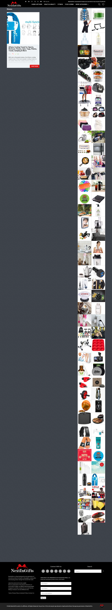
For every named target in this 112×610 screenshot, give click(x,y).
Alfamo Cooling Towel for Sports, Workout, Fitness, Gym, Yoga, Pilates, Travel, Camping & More (23, 49)
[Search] (103, 571)
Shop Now (34, 66)
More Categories (81, 4)
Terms (9, 593)
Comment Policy (24, 593)
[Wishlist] (103, 4)
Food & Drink (69, 4)
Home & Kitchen (37, 4)
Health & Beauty (50, 4)
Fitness (60, 4)
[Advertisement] (91, 548)
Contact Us (31, 593)
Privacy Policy (15, 593)
